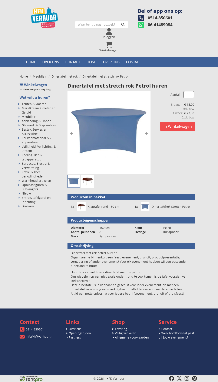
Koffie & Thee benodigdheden (33, 174)
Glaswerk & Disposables (39, 125)
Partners (75, 337)
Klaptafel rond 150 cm (103, 207)
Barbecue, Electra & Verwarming (36, 165)
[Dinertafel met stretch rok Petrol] (109, 132)
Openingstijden (80, 333)
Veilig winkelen (125, 333)
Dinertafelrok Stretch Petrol (171, 207)
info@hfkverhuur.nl (39, 336)
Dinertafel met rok (64, 76)
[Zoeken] (123, 24)
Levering (121, 329)
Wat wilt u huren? (35, 97)
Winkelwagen (35, 84)
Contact (72, 62)
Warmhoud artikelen (36, 181)
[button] (71, 133)
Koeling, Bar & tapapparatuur (32, 157)
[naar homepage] (49, 16)
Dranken (28, 206)
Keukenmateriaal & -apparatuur (36, 140)
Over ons (50, 62)
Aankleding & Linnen (36, 121)
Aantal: (176, 94)
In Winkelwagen (178, 126)
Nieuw (26, 193)
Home (31, 62)
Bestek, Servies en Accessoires (34, 131)
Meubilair (40, 76)
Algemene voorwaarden (132, 337)
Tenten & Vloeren (34, 104)
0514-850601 (35, 329)
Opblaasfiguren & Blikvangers (34, 187)
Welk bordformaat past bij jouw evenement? (176, 335)
